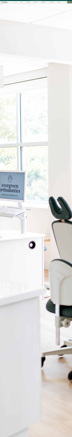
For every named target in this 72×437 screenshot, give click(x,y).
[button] (1, 218)
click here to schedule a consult (36, 0)
